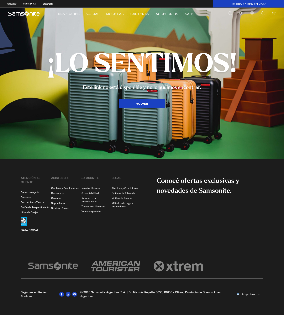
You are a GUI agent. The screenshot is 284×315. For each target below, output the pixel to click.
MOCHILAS (115, 14)
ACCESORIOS (167, 14)
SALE (189, 14)
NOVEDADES (69, 14)
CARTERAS (139, 14)
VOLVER (142, 104)
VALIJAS (93, 14)
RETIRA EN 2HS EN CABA (248, 4)
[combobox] (248, 294)
